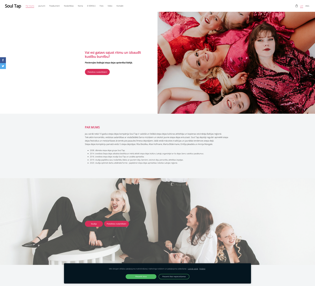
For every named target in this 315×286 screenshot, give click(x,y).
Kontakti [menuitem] (120, 6)
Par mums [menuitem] (30, 6)
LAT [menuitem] (301, 6)
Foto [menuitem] (101, 6)
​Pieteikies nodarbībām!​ (97, 72)
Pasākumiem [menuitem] (54, 6)
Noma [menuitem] (80, 6)
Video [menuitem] (110, 6)
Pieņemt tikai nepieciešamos (174, 276)
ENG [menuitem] (307, 6)
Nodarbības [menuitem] (69, 6)
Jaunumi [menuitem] (41, 6)
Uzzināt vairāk (193, 269)
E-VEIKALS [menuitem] (91, 6)
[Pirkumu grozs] (296, 5)
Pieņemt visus (141, 276)
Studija (94, 224)
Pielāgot (202, 269)
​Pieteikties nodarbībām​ (116, 224)
